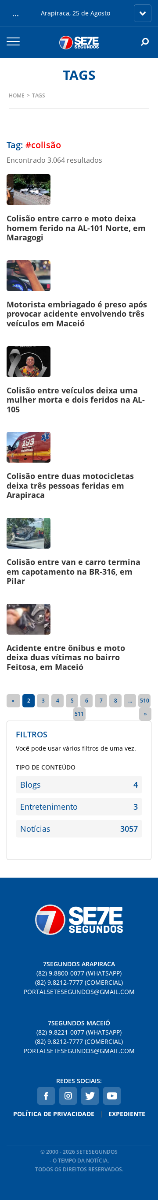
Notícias (79, 828)
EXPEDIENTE (126, 1114)
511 (79, 714)
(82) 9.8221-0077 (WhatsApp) (79, 1032)
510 (144, 700)
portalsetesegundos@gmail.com (79, 991)
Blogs (79, 784)
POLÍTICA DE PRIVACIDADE (53, 1114)
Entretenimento (79, 806)
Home (17, 95)
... (130, 700)
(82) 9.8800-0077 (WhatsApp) (79, 973)
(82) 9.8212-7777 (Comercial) (79, 982)
